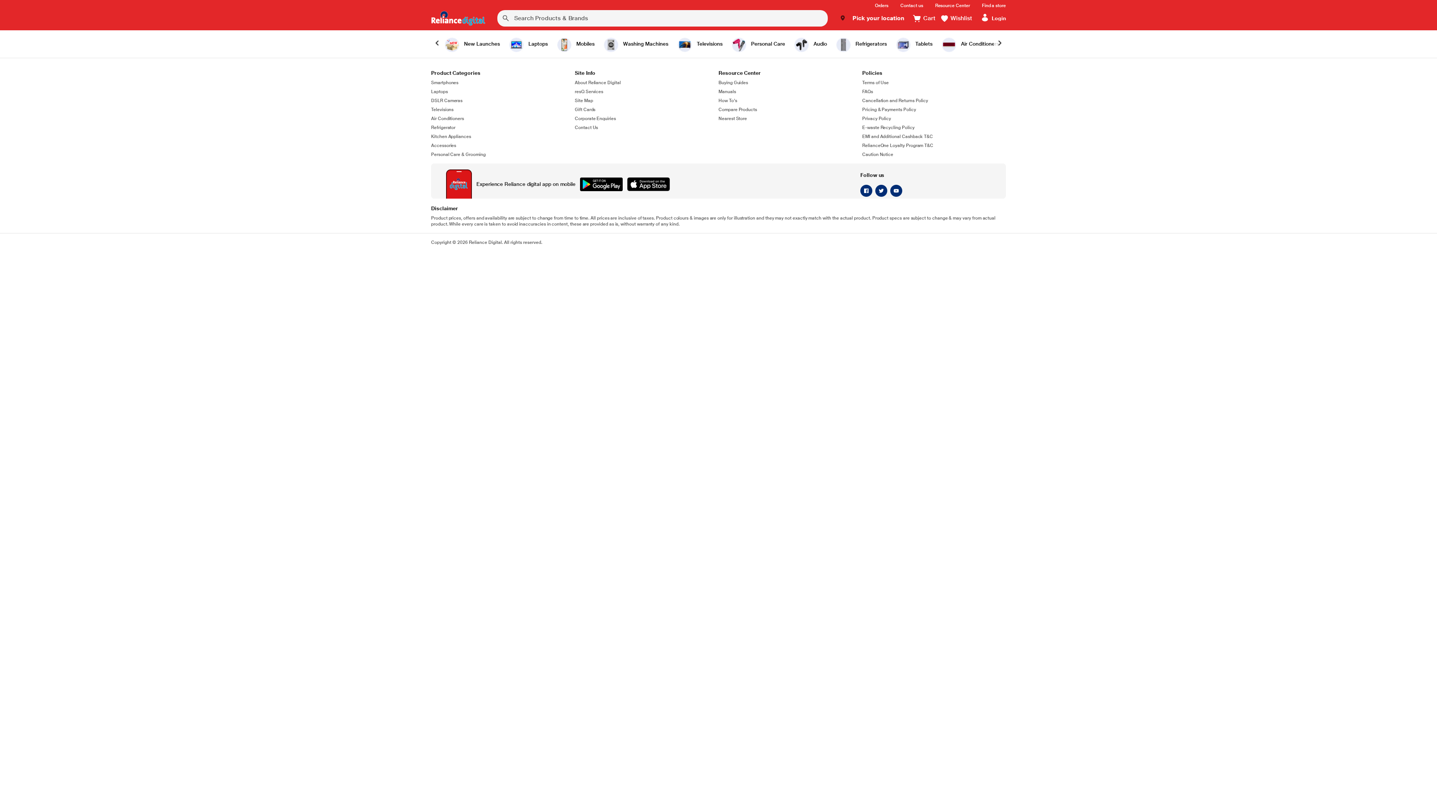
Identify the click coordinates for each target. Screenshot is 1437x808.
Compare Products (737, 109)
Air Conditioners (447, 118)
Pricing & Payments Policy (889, 109)
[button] (872, 18)
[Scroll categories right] (1000, 43)
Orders (882, 5)
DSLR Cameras (447, 100)
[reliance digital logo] (458, 18)
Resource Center (952, 5)
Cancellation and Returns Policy (895, 100)
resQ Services (589, 91)
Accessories (443, 145)
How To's (727, 100)
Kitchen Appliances (451, 136)
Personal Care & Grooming (458, 154)
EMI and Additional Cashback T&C (897, 136)
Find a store (994, 5)
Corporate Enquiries (595, 118)
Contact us (911, 5)
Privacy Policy (876, 118)
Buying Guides (733, 82)
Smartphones (444, 82)
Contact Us (586, 127)
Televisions (442, 109)
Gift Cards (585, 109)
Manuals (727, 91)
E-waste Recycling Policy (888, 127)
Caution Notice (877, 154)
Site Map (584, 100)
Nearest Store (732, 118)
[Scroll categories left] (437, 43)
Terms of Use (875, 82)
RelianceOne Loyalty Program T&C (897, 145)
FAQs (867, 91)
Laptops (439, 91)
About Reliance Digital (598, 82)
